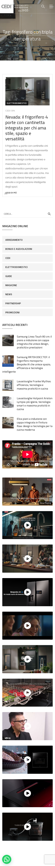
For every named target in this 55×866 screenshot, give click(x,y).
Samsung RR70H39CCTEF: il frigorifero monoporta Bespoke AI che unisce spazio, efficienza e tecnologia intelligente (26, 364)
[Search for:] (27, 214)
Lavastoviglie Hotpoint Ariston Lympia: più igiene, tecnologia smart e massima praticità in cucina (34, 403)
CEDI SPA (10, 111)
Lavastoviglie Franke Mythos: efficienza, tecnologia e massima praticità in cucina (34, 385)
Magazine (11, 285)
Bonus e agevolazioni (18, 249)
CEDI (7, 258)
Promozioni (12, 312)
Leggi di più (11, 192)
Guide (8, 276)
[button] (6, 859)
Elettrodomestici (17, 103)
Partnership (13, 303)
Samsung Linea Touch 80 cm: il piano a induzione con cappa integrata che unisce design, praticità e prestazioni (34, 341)
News (8, 294)
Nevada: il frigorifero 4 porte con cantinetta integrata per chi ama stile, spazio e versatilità (26, 127)
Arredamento (14, 240)
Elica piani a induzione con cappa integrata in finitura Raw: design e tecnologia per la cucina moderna (34, 424)
